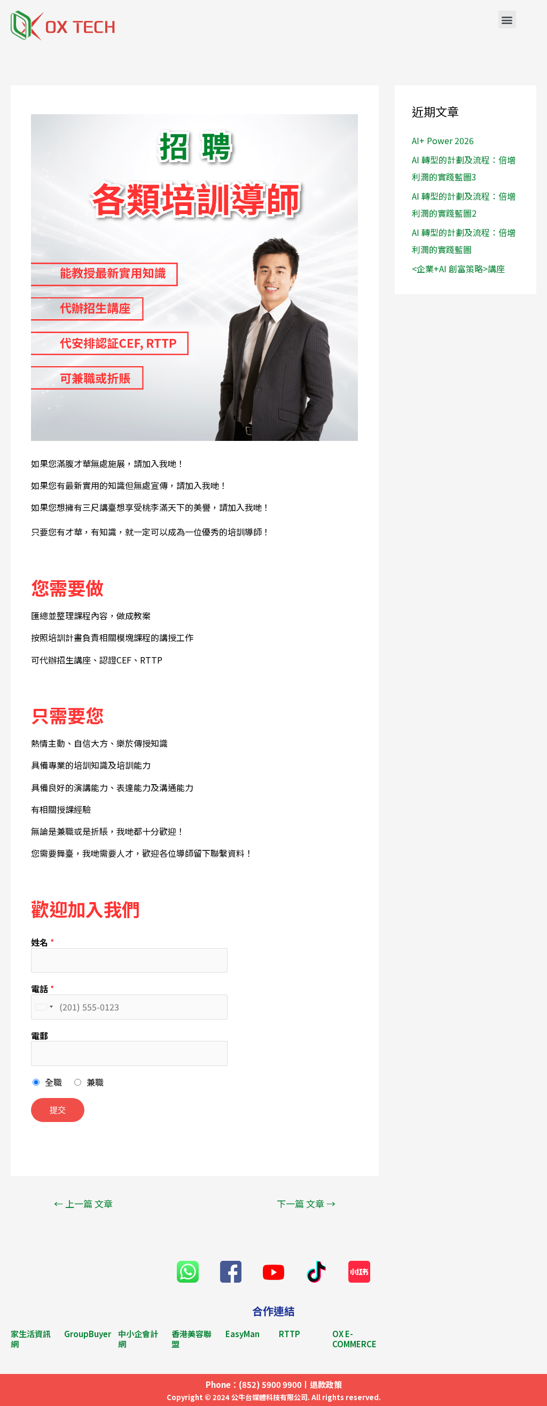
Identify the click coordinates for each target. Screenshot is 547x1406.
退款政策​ (326, 1384)
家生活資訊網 (31, 1338)
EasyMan (242, 1333)
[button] (507, 19)
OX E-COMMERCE (354, 1338)
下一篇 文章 (306, 1203)
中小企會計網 (138, 1338)
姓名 (42, 942)
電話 (42, 988)
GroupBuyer (87, 1333)
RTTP (289, 1333)
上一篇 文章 (83, 1203)
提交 (58, 1109)
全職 (53, 1082)
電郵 (39, 1035)
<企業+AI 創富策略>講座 (458, 268)
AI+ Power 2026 (443, 140)
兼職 (95, 1082)
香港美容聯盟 (191, 1338)
